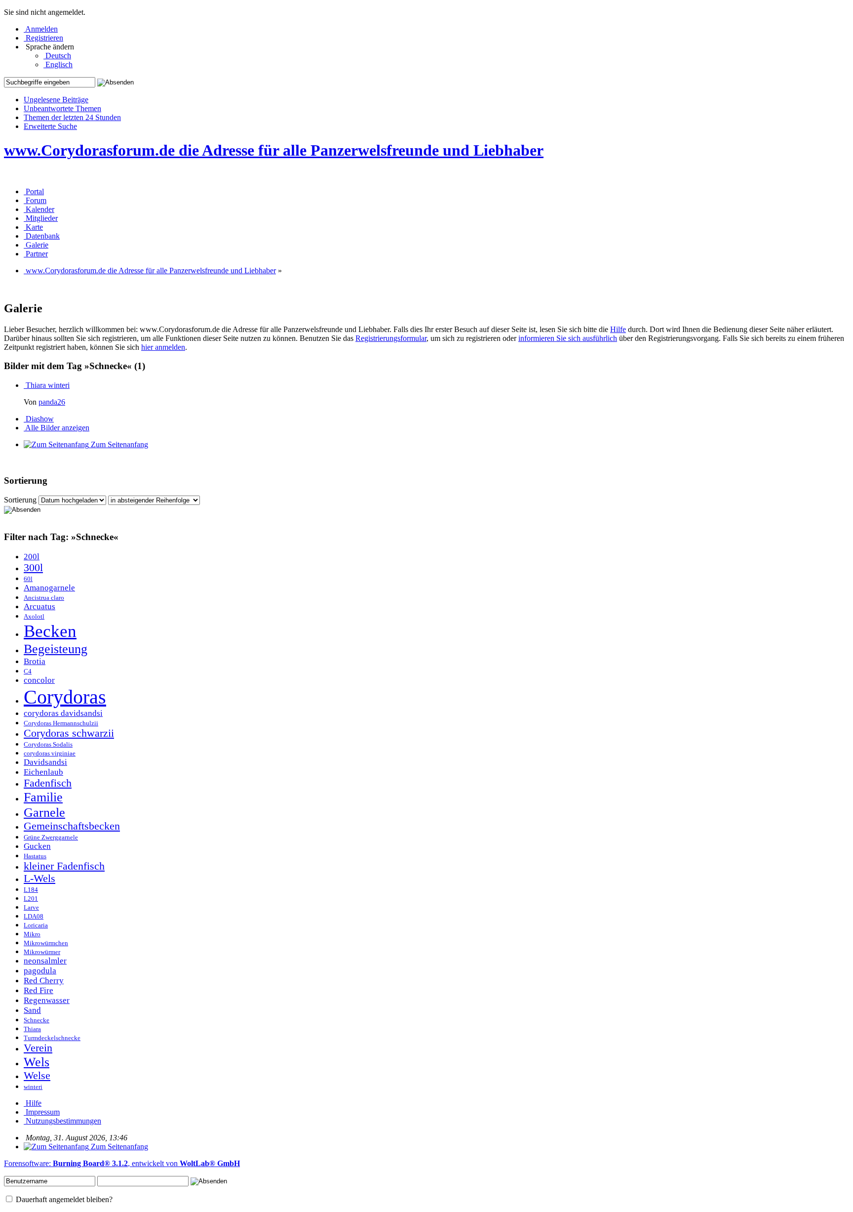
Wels (36, 1061)
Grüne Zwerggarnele (51, 837)
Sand (32, 1010)
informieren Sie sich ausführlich (567, 338)
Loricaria (36, 925)
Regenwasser (47, 1000)
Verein (38, 1048)
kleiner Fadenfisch (64, 866)
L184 (31, 889)
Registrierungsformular (390, 338)
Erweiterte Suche (50, 126)
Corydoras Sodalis (48, 744)
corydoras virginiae (50, 753)
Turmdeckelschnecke (52, 1038)
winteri (33, 1087)
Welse (37, 1076)
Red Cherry (44, 980)
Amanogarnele (49, 587)
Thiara (32, 1029)
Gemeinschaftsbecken (72, 826)
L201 (31, 898)
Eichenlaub (43, 772)
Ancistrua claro (44, 597)
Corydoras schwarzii (69, 733)
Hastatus (35, 856)
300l (33, 568)
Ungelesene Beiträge (56, 99)
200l (31, 556)
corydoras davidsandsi (63, 713)
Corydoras (65, 697)
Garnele (44, 812)
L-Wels (39, 878)
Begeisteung (55, 648)
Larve (31, 907)
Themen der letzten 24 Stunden (72, 117)
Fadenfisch (48, 783)
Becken (50, 631)
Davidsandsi (45, 762)
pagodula (40, 970)
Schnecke (36, 1020)
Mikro (32, 934)
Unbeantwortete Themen (62, 108)
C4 (28, 671)
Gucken (37, 846)
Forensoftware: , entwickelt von (122, 1163)
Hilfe (618, 329)
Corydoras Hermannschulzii (61, 723)
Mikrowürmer (42, 952)
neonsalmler (45, 960)
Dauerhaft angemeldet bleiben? (63, 1199)
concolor (39, 680)
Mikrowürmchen (46, 943)
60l (28, 579)
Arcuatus (39, 606)
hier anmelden (163, 347)
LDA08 (33, 916)
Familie (43, 797)
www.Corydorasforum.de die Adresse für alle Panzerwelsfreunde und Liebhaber (273, 150)
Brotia (34, 661)
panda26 (52, 402)
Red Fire (38, 990)
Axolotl (34, 616)
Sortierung (20, 500)
